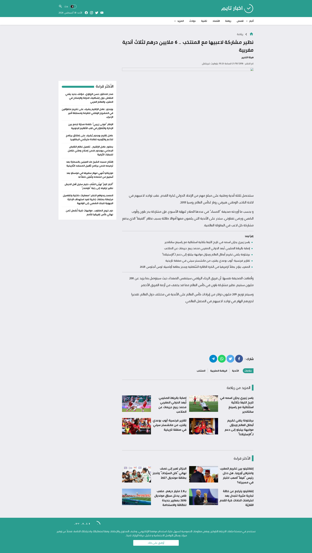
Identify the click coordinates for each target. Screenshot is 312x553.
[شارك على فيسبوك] (239, 358)
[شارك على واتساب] (222, 358)
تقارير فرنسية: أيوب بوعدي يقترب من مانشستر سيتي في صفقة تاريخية (207, 260)
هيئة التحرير (247, 57)
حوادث (192, 21)
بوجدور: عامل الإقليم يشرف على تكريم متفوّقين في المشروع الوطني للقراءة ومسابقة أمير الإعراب (87, 113)
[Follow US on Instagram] (91, 12)
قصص (240, 21)
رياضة (228, 21)
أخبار (251, 21)
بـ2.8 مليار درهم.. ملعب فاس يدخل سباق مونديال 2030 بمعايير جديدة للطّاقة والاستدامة (170, 498)
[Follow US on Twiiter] (96, 12)
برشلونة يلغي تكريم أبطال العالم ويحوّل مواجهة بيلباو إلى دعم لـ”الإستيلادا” (206, 254)
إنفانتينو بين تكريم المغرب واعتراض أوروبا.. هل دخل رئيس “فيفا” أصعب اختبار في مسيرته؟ (237, 475)
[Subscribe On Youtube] (101, 12)
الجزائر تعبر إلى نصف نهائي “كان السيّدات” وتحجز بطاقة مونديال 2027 (169, 473)
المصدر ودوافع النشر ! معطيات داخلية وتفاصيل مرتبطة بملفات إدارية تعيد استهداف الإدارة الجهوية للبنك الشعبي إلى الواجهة (88, 199)
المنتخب (201, 370)
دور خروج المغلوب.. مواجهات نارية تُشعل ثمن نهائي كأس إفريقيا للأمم (89, 212)
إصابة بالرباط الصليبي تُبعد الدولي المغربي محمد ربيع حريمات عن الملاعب (207, 248)
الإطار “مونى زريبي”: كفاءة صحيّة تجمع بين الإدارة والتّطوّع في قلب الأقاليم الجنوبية (90, 126)
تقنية (204, 21)
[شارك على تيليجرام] (213, 358)
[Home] (251, 33)
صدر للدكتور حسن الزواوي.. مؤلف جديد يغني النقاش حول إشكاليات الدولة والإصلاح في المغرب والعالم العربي (89, 98)
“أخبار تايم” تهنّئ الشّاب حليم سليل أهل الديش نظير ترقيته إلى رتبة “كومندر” (89, 186)
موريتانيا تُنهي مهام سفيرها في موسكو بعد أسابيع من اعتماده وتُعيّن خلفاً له (89, 175)
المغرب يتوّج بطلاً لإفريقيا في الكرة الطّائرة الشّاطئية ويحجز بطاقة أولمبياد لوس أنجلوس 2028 (195, 266)
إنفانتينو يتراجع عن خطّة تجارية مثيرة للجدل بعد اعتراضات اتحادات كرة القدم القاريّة (237, 498)
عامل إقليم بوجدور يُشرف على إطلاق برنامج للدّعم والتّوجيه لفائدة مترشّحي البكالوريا (89, 137)
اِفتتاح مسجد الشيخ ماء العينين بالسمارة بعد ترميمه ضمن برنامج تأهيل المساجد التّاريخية (89, 163)
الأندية (235, 370)
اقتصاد (216, 21)
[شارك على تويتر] (230, 358)
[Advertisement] (188, 167)
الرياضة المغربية (218, 370)
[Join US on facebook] (86, 12)
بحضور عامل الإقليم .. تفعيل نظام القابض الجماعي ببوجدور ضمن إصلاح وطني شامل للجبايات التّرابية (90, 150)
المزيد (180, 21)
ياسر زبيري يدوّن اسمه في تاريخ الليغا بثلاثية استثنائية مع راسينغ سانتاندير (207, 242)
